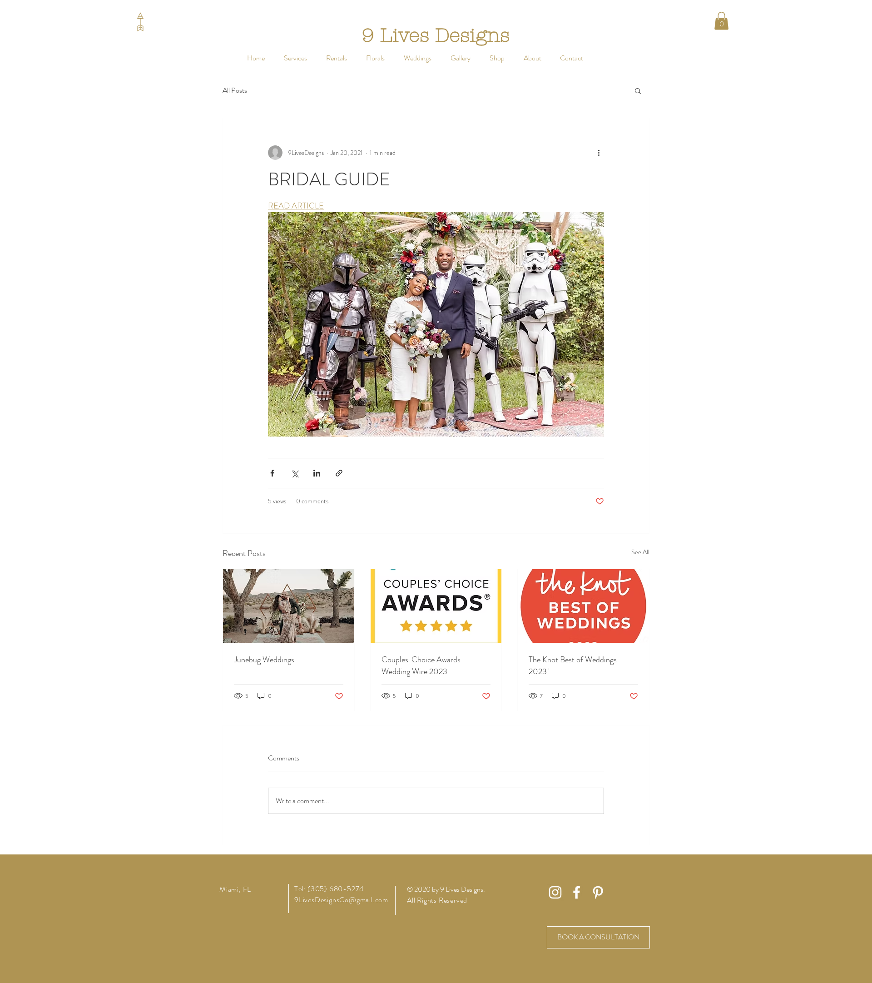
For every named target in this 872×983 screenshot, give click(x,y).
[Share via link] (339, 473)
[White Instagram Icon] (555, 892)
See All (640, 551)
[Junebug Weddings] (288, 606)
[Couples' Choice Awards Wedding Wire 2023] (436, 606)
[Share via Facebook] (272, 473)
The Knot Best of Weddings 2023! (573, 665)
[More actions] (598, 152)
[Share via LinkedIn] (316, 473)
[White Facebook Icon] (576, 892)
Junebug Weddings (264, 659)
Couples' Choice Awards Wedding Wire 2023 (421, 665)
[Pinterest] (598, 892)
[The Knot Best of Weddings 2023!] (583, 606)
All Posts (235, 90)
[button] (337, 58)
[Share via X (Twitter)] (294, 473)
